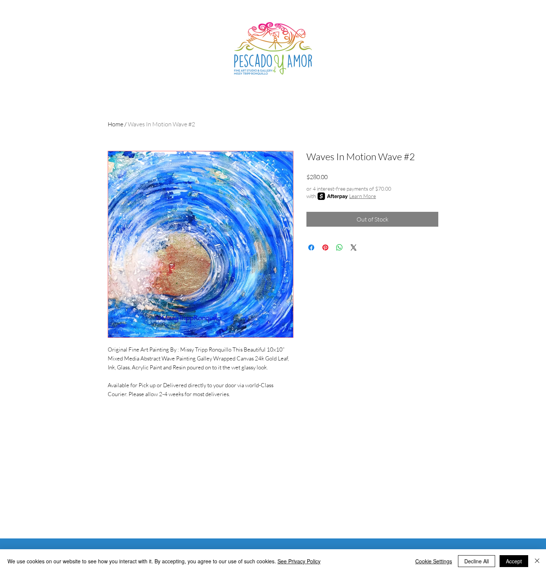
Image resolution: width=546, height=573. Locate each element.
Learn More (362, 196)
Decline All (476, 561)
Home (115, 124)
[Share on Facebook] (311, 247)
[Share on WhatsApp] (339, 247)
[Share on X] (353, 247)
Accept (514, 561)
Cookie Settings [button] (433, 561)
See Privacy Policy (299, 561)
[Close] (537, 561)
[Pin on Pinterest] (325, 247)
